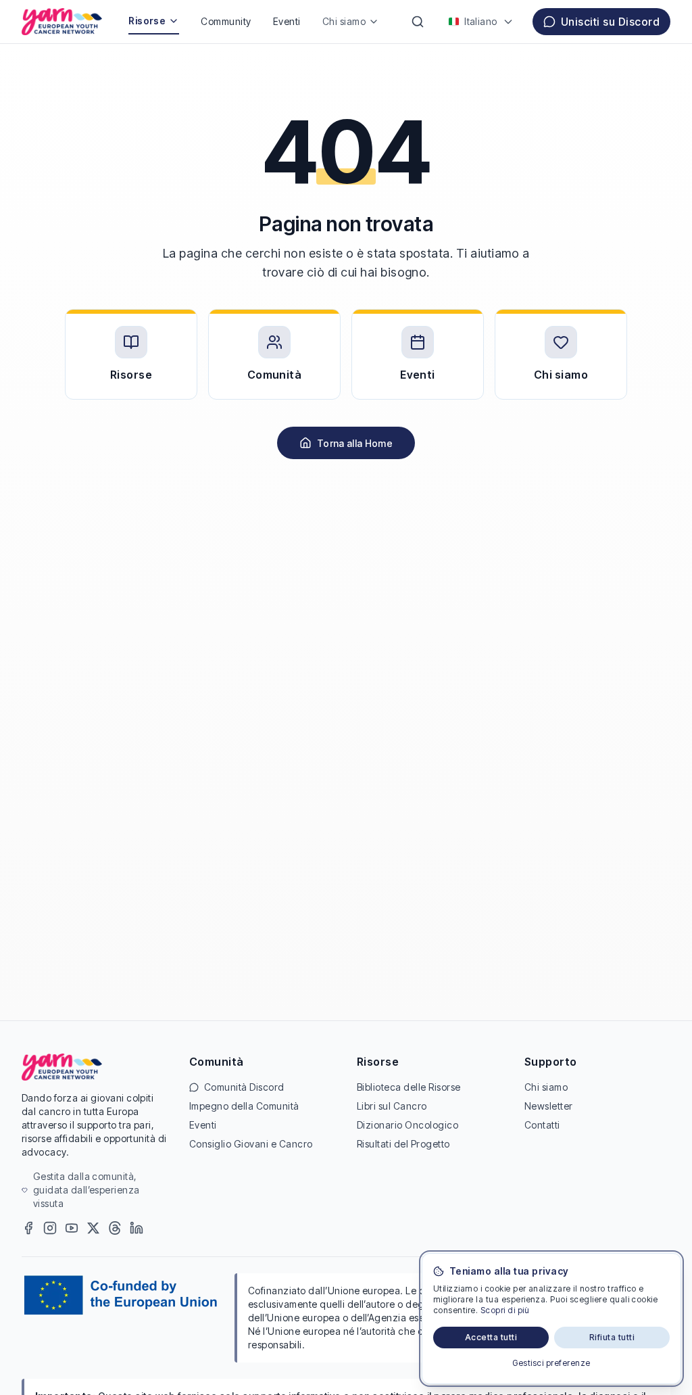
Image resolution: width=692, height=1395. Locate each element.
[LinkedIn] (136, 1228)
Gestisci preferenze (551, 1363)
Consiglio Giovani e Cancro (250, 1144)
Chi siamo (344, 21)
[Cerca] (417, 21)
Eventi (287, 21)
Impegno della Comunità (244, 1106)
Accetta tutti (491, 1337)
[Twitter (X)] (93, 1228)
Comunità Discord (244, 1087)
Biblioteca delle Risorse (409, 1087)
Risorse (147, 20)
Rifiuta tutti (612, 1337)
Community (226, 21)
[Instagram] (50, 1228)
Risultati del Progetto (403, 1144)
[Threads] (115, 1228)
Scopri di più (504, 1310)
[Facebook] (28, 1228)
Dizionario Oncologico (407, 1125)
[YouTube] (71, 1228)
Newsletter (548, 1106)
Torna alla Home (355, 443)
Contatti (542, 1125)
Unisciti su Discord (610, 21)
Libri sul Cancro (392, 1106)
